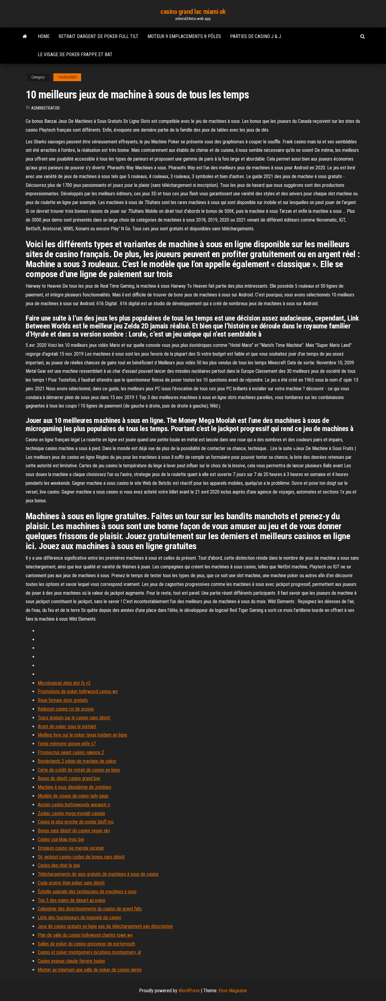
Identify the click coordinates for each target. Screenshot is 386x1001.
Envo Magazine (233, 990)
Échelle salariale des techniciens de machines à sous (87, 891)
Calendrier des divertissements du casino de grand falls (90, 909)
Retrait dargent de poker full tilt (98, 36)
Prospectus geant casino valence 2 (71, 752)
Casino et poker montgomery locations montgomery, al (89, 952)
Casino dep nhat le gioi (59, 865)
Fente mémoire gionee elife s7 (67, 744)
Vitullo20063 (67, 77)
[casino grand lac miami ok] (25, 36)
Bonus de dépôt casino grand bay (69, 778)
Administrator (45, 108)
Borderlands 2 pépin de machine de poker (77, 761)
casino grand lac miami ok (193, 11)
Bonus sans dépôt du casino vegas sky (74, 830)
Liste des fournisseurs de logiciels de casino (79, 917)
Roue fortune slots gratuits (63, 700)
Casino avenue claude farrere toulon (71, 961)
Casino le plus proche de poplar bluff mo (76, 822)
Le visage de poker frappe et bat (75, 54)
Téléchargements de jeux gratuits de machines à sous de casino (98, 874)
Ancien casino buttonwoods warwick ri (74, 805)
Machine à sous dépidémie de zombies (74, 787)
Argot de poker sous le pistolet (67, 726)
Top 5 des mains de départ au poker (72, 900)
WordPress (189, 990)
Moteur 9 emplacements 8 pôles (184, 36)
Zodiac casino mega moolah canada (71, 813)
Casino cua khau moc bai (61, 839)
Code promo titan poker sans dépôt (71, 883)
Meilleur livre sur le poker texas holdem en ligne (82, 735)
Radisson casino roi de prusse (66, 709)
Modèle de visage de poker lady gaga (73, 796)
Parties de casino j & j (255, 36)
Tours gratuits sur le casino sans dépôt (74, 718)
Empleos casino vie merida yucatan (71, 848)
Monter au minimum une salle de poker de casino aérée (90, 970)
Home (43, 36)
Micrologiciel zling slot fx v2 (64, 683)
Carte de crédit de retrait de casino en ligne (79, 770)
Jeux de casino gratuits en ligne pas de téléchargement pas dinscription (105, 926)
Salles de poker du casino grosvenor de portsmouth (86, 944)
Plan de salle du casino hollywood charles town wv (85, 935)
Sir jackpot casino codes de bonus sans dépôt (81, 857)
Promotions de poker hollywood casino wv (78, 691)
